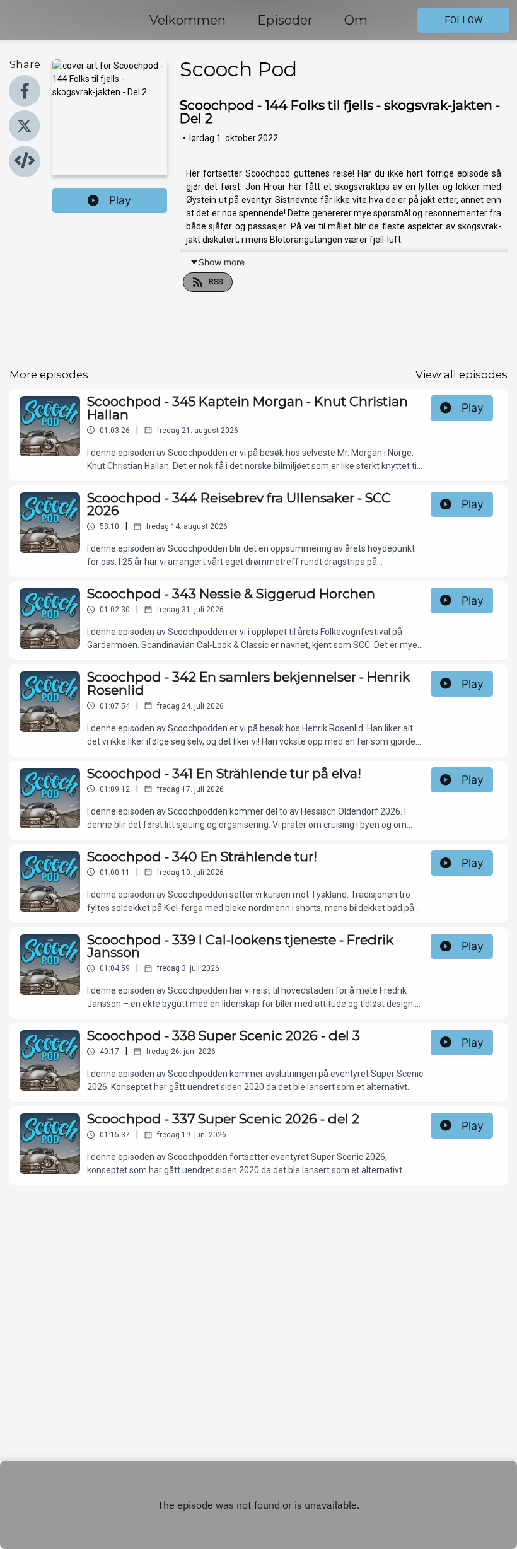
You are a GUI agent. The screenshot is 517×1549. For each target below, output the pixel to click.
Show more (222, 262)
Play (120, 200)
